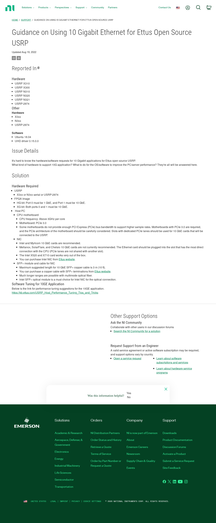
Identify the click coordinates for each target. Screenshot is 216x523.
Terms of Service (101, 454)
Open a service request (127, 358)
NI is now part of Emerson (142, 433)
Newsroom (133, 454)
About (130, 440)
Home (15, 19)
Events (131, 467)
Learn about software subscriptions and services (172, 360)
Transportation (64, 486)
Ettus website (67, 259)
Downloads (170, 433)
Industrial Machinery (67, 465)
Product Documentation (177, 440)
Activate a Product (174, 454)
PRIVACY (76, 501)
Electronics (62, 451)
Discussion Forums (174, 447)
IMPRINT (64, 501)
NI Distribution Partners (105, 433)
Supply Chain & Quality (141, 461)
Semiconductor (64, 479)
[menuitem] (28, 8)
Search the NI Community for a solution (137, 331)
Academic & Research (68, 433)
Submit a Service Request (178, 461)
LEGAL (53, 501)
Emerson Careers (137, 447)
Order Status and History (106, 440)
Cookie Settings (92, 501)
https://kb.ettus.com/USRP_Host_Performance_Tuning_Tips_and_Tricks (55, 292)
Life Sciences (63, 472)
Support (26, 19)
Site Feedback (172, 467)
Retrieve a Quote (101, 447)
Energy (59, 458)
